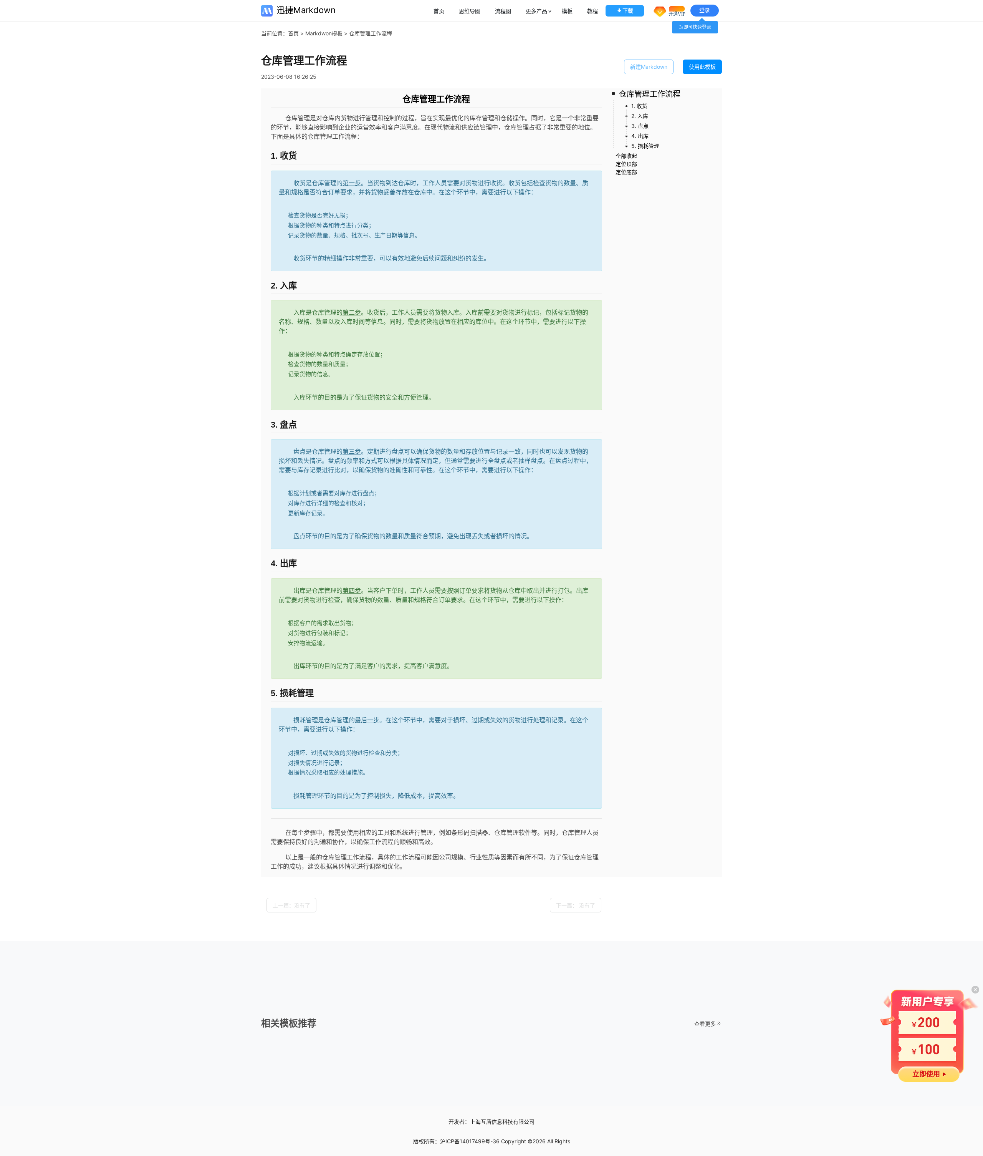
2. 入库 (639, 116)
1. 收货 (639, 106)
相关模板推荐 (288, 1023)
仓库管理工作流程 (649, 94)
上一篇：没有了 (291, 905)
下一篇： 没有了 (575, 905)
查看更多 (705, 1023)
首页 (439, 11)
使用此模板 (702, 66)
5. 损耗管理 (645, 146)
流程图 (503, 11)
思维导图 (469, 11)
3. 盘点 (640, 126)
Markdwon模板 (324, 33)
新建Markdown (648, 66)
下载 (627, 10)
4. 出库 (640, 136)
